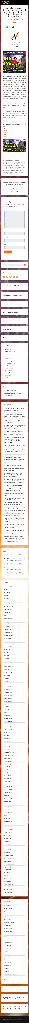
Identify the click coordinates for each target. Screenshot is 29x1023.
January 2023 (7, 689)
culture (12, 162)
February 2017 (7, 884)
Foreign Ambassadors (9, 928)
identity (4, 165)
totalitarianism (6, 170)
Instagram (6, 132)
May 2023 (6, 678)
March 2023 (7, 684)
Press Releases (7, 957)
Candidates (6, 914)
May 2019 (6, 807)
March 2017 (7, 881)
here (22, 103)
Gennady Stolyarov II (19, 163)
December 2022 (8, 692)
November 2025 (8, 609)
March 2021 (7, 744)
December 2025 (8, 606)
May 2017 (6, 875)
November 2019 (8, 789)
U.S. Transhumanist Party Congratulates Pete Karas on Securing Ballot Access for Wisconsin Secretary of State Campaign (13, 433)
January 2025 (7, 632)
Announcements (8, 908)
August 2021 (7, 729)
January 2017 (7, 887)
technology (20, 168)
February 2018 (7, 849)
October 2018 (7, 827)
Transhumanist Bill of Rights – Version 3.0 (13, 295)
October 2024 (7, 641)
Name (6, 231)
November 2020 (8, 755)
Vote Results (7, 977)
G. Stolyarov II (9, 163)
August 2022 (7, 701)
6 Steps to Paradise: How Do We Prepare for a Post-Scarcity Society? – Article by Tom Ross (14, 519)
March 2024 (7, 658)
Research (6, 959)
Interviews (6, 159)
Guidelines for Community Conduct (12, 320)
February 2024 (7, 661)
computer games (18, 160)
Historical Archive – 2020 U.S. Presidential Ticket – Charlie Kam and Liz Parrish (13, 998)
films (4, 163)
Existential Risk (8, 375)
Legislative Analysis (8, 942)
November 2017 (8, 858)
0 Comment (19, 20)
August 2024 (7, 646)
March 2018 (7, 847)
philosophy (10, 167)
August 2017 (7, 867)
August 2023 (7, 672)
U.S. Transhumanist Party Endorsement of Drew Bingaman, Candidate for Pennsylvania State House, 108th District (14, 480)
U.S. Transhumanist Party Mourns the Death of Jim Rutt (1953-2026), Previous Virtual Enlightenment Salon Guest (14, 451)
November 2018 (8, 824)
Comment (7, 210)
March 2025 (7, 626)
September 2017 (8, 864)
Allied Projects (7, 905)
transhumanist (22, 170)
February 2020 (7, 781)
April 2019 (6, 809)
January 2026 (7, 603)
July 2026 (6, 589)
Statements (6, 968)
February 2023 (7, 686)
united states (9, 173)
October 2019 (7, 792)
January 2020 (7, 784)
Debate (6, 917)
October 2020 (7, 758)
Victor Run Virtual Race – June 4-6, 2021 (13, 989)
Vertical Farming (9, 370)
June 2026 (6, 592)
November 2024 (8, 638)
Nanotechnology (9, 361)
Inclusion (6, 937)
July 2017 (6, 869)
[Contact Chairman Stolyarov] (17, 277)
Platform (6, 951)
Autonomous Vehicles (10, 363)
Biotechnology (8, 358)
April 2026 (6, 598)
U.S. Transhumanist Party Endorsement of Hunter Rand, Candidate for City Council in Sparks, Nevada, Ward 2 (14, 532)
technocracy (13, 168)
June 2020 (6, 769)
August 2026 (7, 586)
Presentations (7, 954)
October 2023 (7, 666)
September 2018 (8, 829)
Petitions (6, 948)
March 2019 (7, 812)
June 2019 (6, 804)
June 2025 (6, 621)
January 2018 (7, 852)
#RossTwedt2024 (8, 395)
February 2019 (7, 815)
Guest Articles (7, 934)
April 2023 (6, 681)
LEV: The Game (7, 337)
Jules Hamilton (17, 165)
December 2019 (8, 786)
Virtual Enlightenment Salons (11, 974)
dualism (17, 162)
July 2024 (6, 649)
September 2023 (8, 669)
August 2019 (7, 798)
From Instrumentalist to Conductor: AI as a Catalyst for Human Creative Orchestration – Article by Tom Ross (14, 526)
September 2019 (8, 795)
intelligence (10, 165)
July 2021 (6, 732)
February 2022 (7, 712)
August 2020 (7, 764)
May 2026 (6, 595)
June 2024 (6, 652)
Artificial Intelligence (10, 351)
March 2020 (7, 778)
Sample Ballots (7, 962)
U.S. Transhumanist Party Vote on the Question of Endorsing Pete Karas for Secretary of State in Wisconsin (13, 474)
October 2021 (7, 724)
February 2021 (7, 746)
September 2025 (8, 615)
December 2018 (8, 821)
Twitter (5, 134)
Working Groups (8, 979)
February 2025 (7, 629)
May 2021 (6, 738)
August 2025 (7, 618)
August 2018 (7, 832)
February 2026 (7, 601)
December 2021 (8, 718)
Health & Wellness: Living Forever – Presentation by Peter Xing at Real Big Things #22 (14, 182)
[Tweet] (7, 27)
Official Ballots (7, 945)
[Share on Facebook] (4, 27)
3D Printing (7, 365)
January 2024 (7, 664)
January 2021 (7, 749)
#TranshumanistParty (9, 392)
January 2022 (7, 715)
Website (6, 244)
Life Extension (8, 349)
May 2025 (6, 624)
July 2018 (6, 835)
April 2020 (6, 775)
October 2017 (7, 861)
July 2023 (6, 675)
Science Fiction (7, 965)
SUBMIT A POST (7, 329)
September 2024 (8, 644)
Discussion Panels (8, 919)
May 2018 (6, 841)
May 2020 (6, 772)
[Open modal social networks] (13, 27)
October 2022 (7, 698)
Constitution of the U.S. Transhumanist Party (13, 286)
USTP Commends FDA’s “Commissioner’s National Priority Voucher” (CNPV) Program (14, 410)
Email (6, 237)
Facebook (6, 136)
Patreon (5, 128)
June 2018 (6, 838)
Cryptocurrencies (9, 368)
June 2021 (6, 735)
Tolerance (6, 971)
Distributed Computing (9, 922)
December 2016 (8, 889)
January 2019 (7, 818)
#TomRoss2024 (19, 393)
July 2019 (6, 801)
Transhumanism (14, 170)
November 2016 (8, 892)
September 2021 (8, 726)
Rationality (7, 377)
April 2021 (6, 741)
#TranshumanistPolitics (9, 393)
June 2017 (6, 872)
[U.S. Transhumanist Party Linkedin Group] (10, 277)
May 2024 (6, 655)
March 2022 (7, 709)
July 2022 (6, 704)
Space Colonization (9, 354)
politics (15, 167)
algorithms (7, 160)
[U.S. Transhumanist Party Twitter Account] (7, 277)
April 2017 (6, 878)
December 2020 (8, 752)
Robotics (7, 356)
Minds (5, 130)
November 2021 (8, 721)
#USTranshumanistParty (10, 390)
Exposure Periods (8, 925)
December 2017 (8, 855)
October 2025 (7, 612)
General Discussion (8, 931)
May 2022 (6, 706)
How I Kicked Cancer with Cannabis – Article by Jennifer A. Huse (14, 190)
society (8, 168)
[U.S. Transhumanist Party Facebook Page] (4, 277)
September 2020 (8, 761)
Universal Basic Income (10, 372)
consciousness (6, 162)
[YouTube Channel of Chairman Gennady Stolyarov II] (14, 277)
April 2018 (6, 844)
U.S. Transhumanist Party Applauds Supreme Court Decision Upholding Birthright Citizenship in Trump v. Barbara (14, 427)
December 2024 (8, 635)
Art (4, 911)
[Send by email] (10, 27)
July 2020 (6, 766)
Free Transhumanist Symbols (10, 312)
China (11, 160)
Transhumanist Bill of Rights (10, 172)
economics (22, 162)
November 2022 (8, 695)
